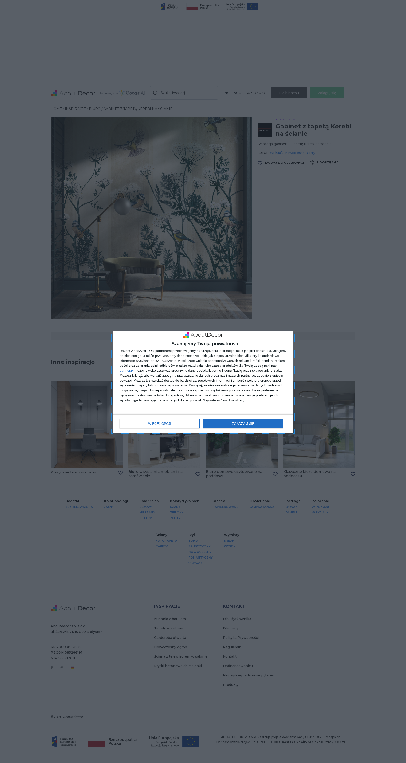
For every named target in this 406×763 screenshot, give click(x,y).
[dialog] (203, 382)
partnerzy (127, 370)
